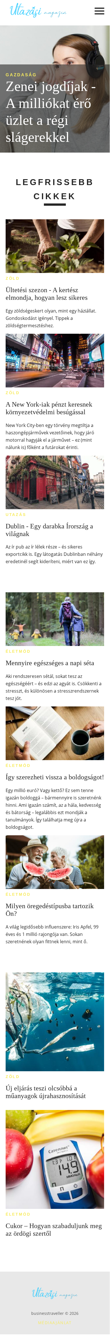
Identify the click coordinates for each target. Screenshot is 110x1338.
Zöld (13, 278)
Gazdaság (21, 74)
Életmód (18, 651)
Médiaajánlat (55, 1322)
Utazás (16, 514)
